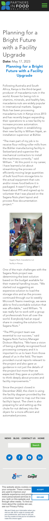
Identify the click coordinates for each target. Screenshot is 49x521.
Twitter (9, 457)
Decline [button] (40, 497)
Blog (16, 438)
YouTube (29, 457)
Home (41, 438)
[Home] (15, 5)
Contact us (29, 438)
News (8, 438)
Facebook (19, 457)
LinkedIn (39, 457)
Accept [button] (40, 489)
